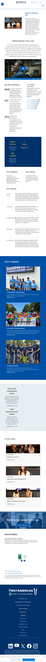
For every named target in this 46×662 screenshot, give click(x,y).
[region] (23, 658)
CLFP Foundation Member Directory (15, 573)
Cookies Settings (16, 659)
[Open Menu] (2, 4)
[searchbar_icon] (32, 2)
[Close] (44, 656)
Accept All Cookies (29, 659)
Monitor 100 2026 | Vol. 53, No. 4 (14, 571)
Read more (9, 297)
